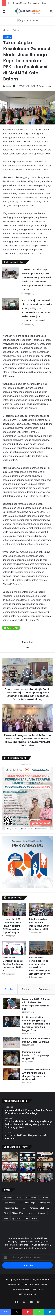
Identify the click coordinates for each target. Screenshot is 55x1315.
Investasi (44, 1197)
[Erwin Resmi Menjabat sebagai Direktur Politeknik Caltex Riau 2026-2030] (14, 948)
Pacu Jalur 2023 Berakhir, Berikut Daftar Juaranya (36, 1040)
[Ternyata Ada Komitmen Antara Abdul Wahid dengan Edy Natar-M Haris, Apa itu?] (11, 1074)
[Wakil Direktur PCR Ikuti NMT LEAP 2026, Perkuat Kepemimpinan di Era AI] (45, 1166)
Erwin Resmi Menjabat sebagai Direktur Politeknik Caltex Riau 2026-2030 (12, 964)
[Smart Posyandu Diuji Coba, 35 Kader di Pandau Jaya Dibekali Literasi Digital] (10, 1177)
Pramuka (42, 1213)
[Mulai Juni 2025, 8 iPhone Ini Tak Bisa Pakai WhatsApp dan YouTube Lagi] (11, 1003)
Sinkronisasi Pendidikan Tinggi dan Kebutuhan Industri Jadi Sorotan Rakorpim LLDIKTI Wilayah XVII (40, 965)
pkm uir (31, 1213)
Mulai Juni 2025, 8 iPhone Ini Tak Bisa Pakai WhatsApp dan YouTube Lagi (36, 1004)
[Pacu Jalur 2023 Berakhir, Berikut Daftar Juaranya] (11, 1042)
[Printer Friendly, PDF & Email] (11, 628)
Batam (16, 30)
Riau (6, 1218)
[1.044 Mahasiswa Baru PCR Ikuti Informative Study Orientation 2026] (41, 909)
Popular (9, 989)
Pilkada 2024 (18, 1213)
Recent (26, 989)
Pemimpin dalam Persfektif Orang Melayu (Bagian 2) (36, 1055)
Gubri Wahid (31, 1197)
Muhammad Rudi (11, 1208)
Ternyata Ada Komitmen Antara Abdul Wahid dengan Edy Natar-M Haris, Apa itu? (36, 1074)
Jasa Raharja (9, 1202)
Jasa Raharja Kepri (27, 1202)
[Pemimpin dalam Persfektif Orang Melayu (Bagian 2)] (11, 1058)
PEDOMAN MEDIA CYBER (25, 1289)
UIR (26, 1218)
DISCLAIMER (41, 1284)
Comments (44, 989)
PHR (6, 1213)
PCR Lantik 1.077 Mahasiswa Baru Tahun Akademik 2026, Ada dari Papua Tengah (11, 926)
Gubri (19, 1197)
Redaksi (9, 86)
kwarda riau (45, 1202)
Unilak (35, 1218)
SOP (41, 1289)
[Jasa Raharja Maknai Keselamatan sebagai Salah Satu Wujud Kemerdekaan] (45, 1156)
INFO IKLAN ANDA (27, 1294)
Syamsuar (16, 1218)
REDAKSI (29, 1284)
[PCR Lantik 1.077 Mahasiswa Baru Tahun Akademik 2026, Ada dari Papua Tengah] (14, 909)
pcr (24, 1208)
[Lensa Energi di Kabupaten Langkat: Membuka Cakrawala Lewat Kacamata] (28, 1177)
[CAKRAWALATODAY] (27, 11)
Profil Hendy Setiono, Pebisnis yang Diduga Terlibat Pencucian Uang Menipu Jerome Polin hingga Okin (36, 1024)
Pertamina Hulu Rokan (39, 1208)
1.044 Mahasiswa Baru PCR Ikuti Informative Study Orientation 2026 (39, 924)
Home (8, 30)
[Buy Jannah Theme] (27, 20)
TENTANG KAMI (15, 1284)
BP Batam (8, 1197)
